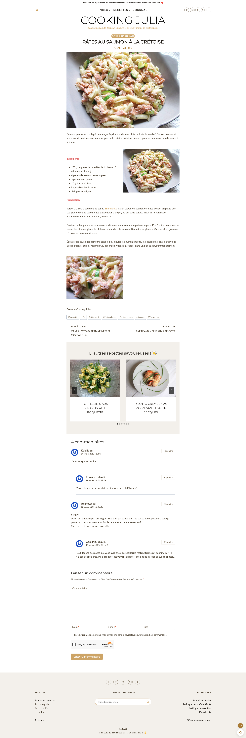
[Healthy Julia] (209, 10)
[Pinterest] (197, 10)
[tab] (117, 424)
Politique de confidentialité (197, 704)
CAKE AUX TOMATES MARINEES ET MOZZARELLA (90, 331)
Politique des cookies (200, 708)
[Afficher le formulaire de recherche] (37, 10)
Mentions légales (202, 700)
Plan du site (205, 712)
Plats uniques (109, 317)
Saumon (140, 317)
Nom (75, 626)
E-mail (112, 626)
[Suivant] (171, 390)
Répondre (168, 451)
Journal (140, 10)
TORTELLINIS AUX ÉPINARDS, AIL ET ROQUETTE (95, 408)
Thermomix (111, 208)
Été (83, 317)
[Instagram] (192, 10)
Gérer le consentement (199, 720)
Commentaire (80, 588)
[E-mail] (203, 10)
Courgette (73, 317)
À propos (39, 720)
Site (146, 626)
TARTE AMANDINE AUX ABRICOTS (155, 329)
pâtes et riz (94, 317)
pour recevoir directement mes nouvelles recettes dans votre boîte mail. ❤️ (123, 2)
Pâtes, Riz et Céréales (123, 36)
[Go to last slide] (74, 390)
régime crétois (126, 317)
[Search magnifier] (148, 702)
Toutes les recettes (45, 700)
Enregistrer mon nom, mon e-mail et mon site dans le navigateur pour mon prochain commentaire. (120, 634)
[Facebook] (186, 10)
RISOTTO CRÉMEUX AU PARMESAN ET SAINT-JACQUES (151, 408)
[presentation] (95, 378)
